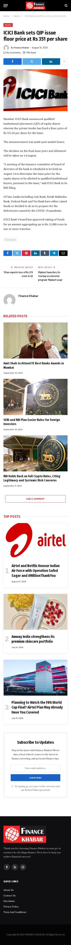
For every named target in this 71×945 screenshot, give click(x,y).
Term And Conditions (14, 912)
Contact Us (9, 895)
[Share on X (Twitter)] (32, 61)
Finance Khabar (21, 47)
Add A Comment (35, 498)
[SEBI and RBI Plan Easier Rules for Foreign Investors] (35, 397)
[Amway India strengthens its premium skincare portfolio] (35, 612)
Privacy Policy (31, 790)
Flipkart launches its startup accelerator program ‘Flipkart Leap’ (50, 276)
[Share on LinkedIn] (51, 61)
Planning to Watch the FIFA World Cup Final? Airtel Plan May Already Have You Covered (37, 707)
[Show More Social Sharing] (64, 61)
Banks (8, 25)
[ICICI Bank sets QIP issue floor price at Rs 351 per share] (35, 90)
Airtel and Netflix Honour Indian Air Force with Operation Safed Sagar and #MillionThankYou (36, 571)
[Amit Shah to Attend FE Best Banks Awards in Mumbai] (35, 340)
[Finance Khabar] (35, 5)
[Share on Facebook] (12, 61)
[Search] (66, 5)
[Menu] (5, 5)
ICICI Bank (10, 239)
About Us (8, 890)
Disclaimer (9, 901)
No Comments (14, 52)
